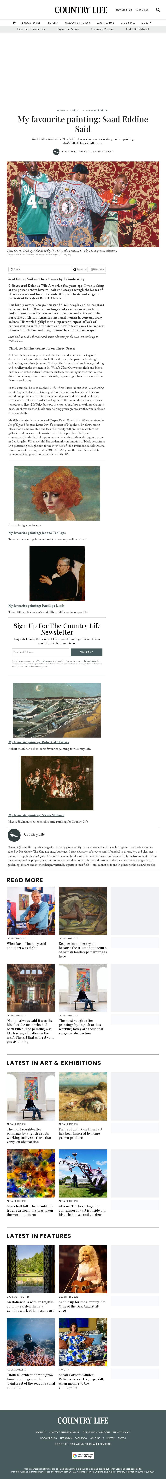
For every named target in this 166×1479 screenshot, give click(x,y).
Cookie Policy (48, 1438)
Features (108, 151)
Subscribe (142, 9)
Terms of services (44, 661)
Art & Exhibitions (96, 110)
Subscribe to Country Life (31, 29)
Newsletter (99, 269)
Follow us (81, 269)
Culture (75, 110)
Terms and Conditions (96, 1432)
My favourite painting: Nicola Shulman (36, 815)
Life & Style (128, 22)
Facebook (81, 1438)
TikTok (122, 1438)
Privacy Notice (90, 661)
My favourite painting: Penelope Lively (36, 605)
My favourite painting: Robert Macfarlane (38, 742)
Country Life (70, 151)
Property (53, 22)
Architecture (105, 22)
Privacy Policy (121, 1432)
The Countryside (30, 22)
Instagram (66, 1438)
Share (17, 269)
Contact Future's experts (65, 1432)
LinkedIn (111, 1438)
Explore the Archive (68, 29)
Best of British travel (137, 29)
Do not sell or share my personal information (83, 1444)
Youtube (95, 1438)
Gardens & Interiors (78, 22)
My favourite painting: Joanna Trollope (37, 533)
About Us (41, 1432)
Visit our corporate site (128, 1469)
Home (61, 110)
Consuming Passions (102, 29)
